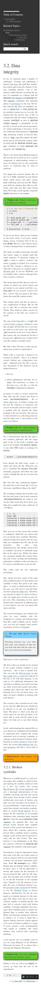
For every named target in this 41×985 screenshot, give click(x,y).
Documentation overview (11, 30)
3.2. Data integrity (9, 19)
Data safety (22, 37)
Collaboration (19, 40)
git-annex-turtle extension (17, 887)
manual (19, 98)
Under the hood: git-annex (17, 35)
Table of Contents (13, 14)
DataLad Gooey (21, 890)
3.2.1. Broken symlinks (13, 21)
